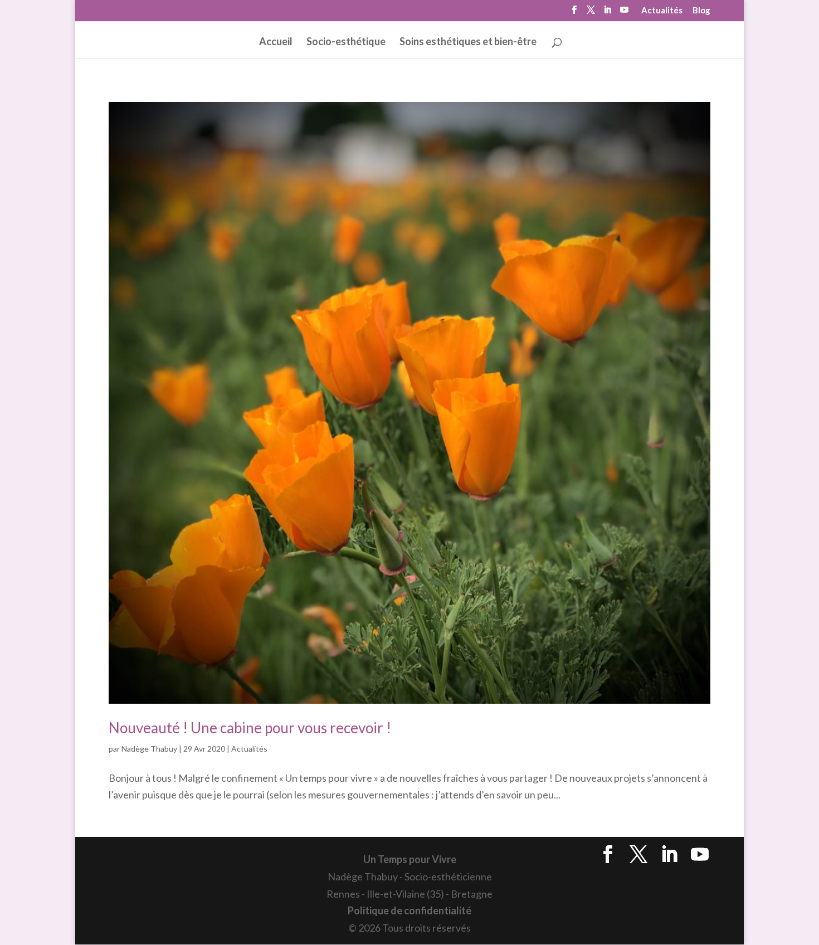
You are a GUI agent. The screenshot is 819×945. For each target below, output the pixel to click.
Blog (701, 10)
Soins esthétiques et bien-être (468, 42)
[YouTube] (624, 13)
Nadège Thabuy (149, 748)
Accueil (275, 42)
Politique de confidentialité (409, 910)
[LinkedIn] (607, 13)
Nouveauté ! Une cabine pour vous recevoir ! (250, 728)
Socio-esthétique (346, 42)
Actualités (661, 10)
